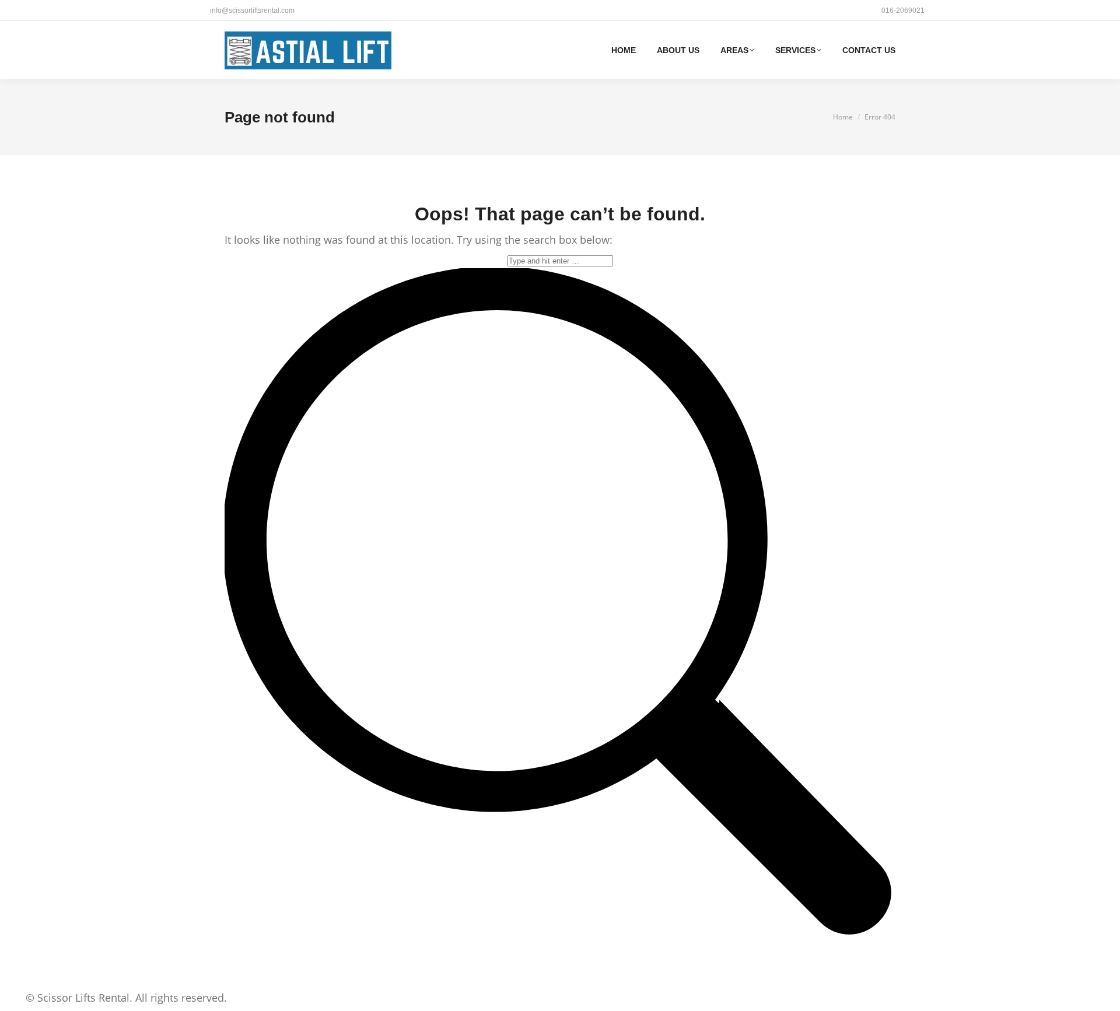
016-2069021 (903, 10)
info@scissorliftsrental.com (252, 10)
